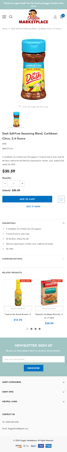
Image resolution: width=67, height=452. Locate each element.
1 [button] (27, 329)
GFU (4, 143)
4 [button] (40, 329)
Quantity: (6, 177)
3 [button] (35, 329)
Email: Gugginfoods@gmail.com (15, 428)
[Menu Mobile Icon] (4, 17)
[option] (33, 69)
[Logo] (33, 16)
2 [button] (31, 329)
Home (4, 28)
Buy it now (33, 206)
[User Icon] (55, 16)
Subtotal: (6, 190)
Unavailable (18, 308)
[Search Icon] (10, 16)
